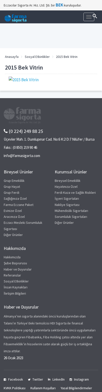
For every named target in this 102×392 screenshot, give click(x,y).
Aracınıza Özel (14, 216)
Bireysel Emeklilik (67, 180)
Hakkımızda (12, 257)
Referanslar (12, 275)
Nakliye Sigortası (67, 204)
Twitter (37, 379)
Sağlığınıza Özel (15, 198)
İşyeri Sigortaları (67, 198)
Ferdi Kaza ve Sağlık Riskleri (75, 192)
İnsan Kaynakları (15, 287)
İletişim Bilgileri (15, 293)
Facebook (15, 379)
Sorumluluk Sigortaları (71, 216)
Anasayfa (12, 56)
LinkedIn (58, 379)
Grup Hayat (12, 186)
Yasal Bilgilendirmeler (76, 388)
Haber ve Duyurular (18, 269)
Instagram (81, 379)
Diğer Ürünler (13, 235)
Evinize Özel (13, 210)
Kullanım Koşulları (43, 388)
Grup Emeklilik (14, 180)
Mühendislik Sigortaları (71, 210)
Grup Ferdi (11, 192)
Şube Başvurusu (15, 263)
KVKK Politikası (15, 388)
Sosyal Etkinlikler (37, 56)
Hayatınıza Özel (66, 186)
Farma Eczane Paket (18, 204)
